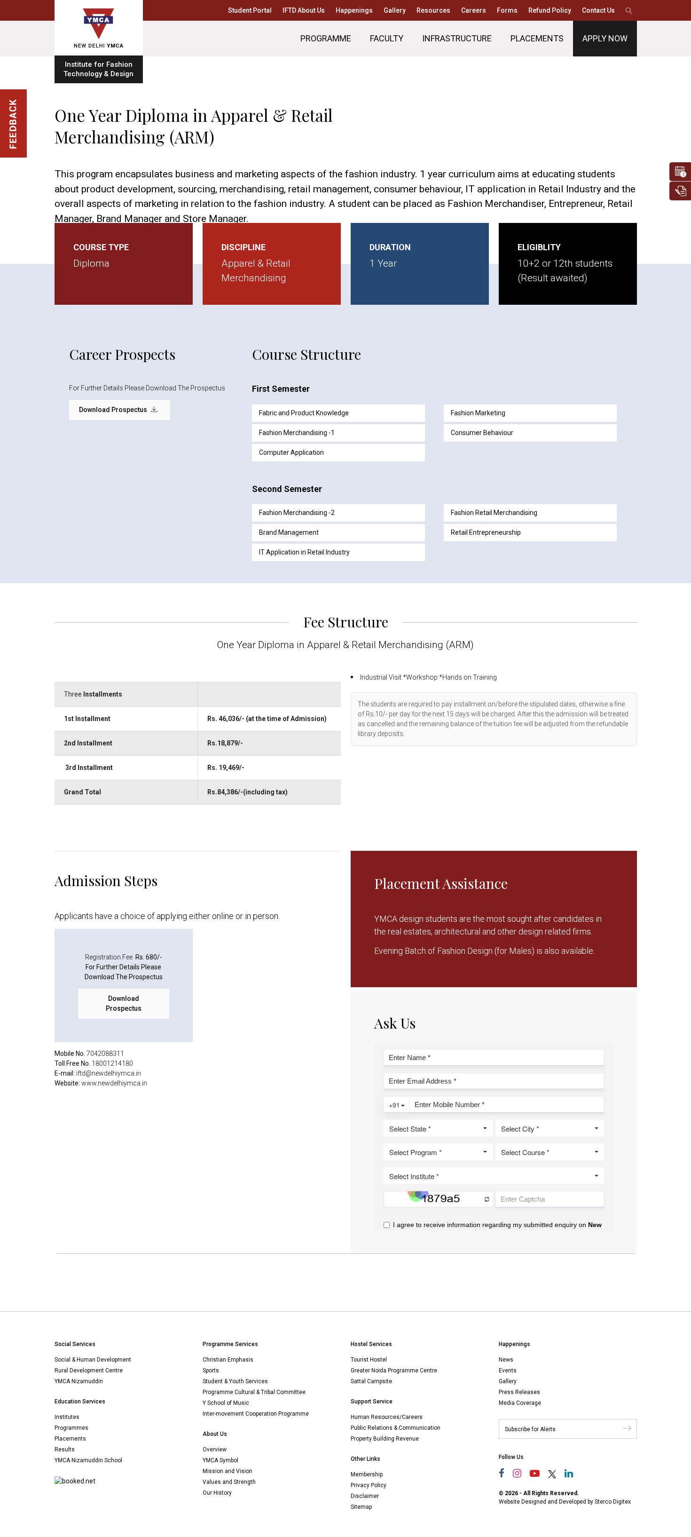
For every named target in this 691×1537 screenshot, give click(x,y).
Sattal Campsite (371, 1381)
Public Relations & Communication (395, 1428)
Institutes (67, 1417)
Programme (325, 38)
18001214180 (112, 1063)
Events (508, 1370)
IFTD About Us (304, 10)
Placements (537, 38)
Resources (433, 10)
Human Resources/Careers (387, 1417)
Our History (217, 1492)
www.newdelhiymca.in (114, 1083)
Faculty (386, 38)
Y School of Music (226, 1403)
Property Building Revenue (385, 1438)
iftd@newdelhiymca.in (108, 1073)
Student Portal (250, 10)
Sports (211, 1370)
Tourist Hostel (369, 1359)
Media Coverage (520, 1403)
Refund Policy (549, 10)
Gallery (395, 10)
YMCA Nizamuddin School (88, 1460)
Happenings (354, 10)
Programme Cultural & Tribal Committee (254, 1392)
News (506, 1359)
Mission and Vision (227, 1471)
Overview (215, 1449)
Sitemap (361, 1507)
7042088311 (105, 1053)
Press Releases (519, 1392)
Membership (367, 1474)
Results (65, 1449)
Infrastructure (457, 38)
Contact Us (598, 10)
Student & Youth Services (235, 1381)
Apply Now (605, 38)
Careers (473, 10)
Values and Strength (229, 1482)
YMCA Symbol (220, 1460)
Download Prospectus (114, 409)
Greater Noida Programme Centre (394, 1370)
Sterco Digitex (613, 1501)
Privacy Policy (368, 1485)
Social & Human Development (93, 1359)
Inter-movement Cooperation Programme (256, 1413)
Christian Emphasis (228, 1359)
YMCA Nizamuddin (79, 1381)
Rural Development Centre (89, 1370)
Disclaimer (365, 1496)
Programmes (71, 1428)
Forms (507, 10)
